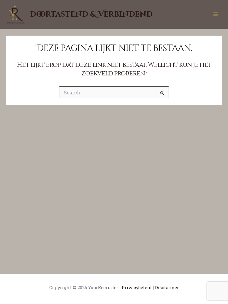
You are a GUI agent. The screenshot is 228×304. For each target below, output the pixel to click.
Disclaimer (167, 287)
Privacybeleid (137, 287)
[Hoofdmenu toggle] (216, 14)
